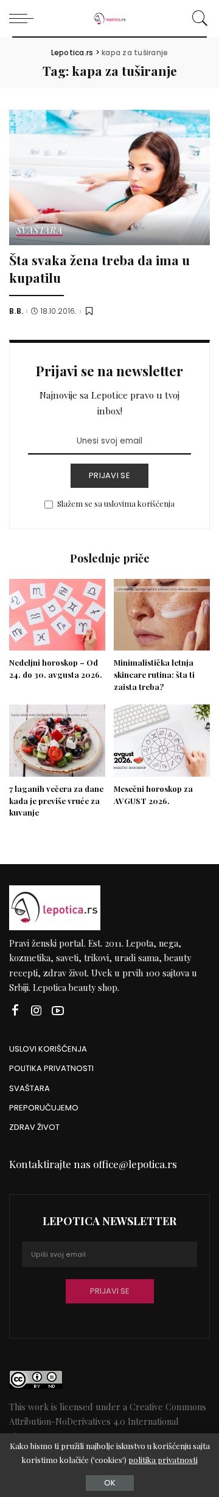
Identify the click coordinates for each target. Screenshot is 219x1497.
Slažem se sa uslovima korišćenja (116, 503)
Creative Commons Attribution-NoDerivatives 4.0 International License (107, 1421)
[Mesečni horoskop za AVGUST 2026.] (162, 741)
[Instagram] (36, 1010)
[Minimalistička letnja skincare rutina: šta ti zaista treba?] (162, 615)
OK (110, 1483)
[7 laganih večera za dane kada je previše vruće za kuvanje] (57, 741)
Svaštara (39, 231)
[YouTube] (58, 1010)
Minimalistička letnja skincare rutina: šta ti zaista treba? (154, 674)
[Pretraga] (198, 18)
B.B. (16, 311)
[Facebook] (15, 1010)
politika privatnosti (163, 1460)
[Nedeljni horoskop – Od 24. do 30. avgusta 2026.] (57, 615)
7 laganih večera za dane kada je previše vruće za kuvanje (56, 800)
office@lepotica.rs (135, 1164)
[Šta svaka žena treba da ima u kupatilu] (109, 177)
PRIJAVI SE (109, 475)
